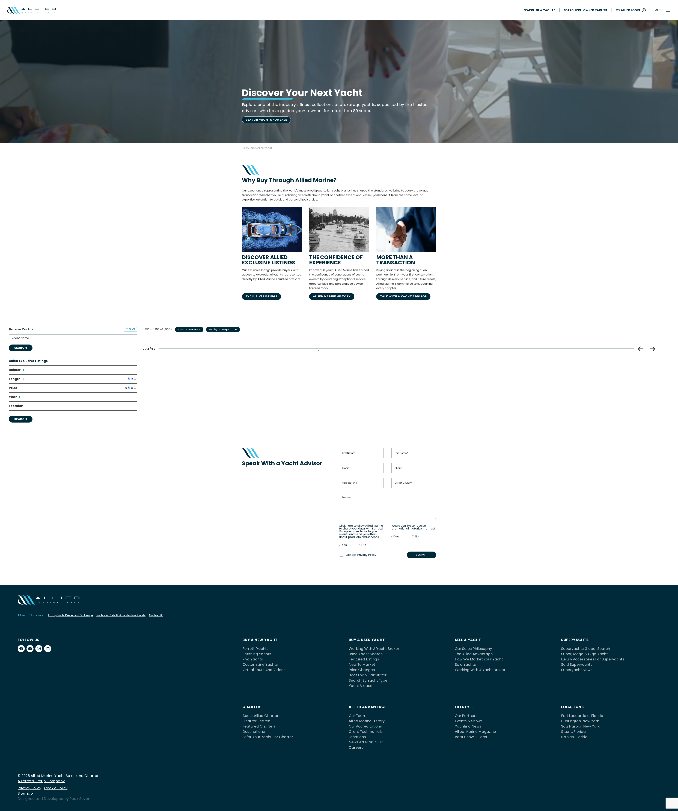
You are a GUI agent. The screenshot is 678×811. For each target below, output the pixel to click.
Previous (640, 349)
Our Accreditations (365, 726)
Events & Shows (469, 721)
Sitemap (25, 793)
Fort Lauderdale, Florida (582, 715)
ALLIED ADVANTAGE (367, 706)
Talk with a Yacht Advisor (403, 296)
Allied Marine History (332, 296)
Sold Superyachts (576, 664)
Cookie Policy (55, 788)
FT (125, 379)
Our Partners (466, 715)
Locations (357, 736)
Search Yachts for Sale (266, 120)
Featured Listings (364, 659)
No (364, 545)
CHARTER (251, 706)
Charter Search (256, 721)
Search (20, 348)
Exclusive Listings (261, 296)
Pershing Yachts (256, 653)
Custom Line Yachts (260, 664)
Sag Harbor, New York (580, 726)
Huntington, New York (580, 721)
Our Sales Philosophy (473, 648)
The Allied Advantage (474, 653)
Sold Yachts (465, 664)
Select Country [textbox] (403, 482)
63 (555, 350)
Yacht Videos (360, 685)
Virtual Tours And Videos (264, 669)
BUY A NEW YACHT (260, 639)
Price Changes (362, 669)
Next (652, 349)
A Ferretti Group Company (41, 781)
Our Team (357, 715)
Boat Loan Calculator (367, 675)
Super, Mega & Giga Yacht (584, 653)
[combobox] (361, 483)
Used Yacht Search (366, 653)
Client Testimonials (366, 731)
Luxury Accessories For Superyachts (592, 659)
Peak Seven (80, 798)
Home (245, 148)
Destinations (253, 731)
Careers (356, 747)
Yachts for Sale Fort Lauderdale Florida (120, 615)
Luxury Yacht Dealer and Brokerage (70, 615)
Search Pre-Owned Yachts (585, 10)
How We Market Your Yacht (479, 659)
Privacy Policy (366, 555)
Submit (421, 555)
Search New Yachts (539, 10)
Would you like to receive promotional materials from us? (413, 527)
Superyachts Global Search (585, 648)
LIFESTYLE (464, 706)
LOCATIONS (572, 706)
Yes (344, 545)
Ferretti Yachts (255, 648)
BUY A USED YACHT (367, 639)
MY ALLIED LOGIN (628, 10)
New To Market (362, 664)
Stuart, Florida (573, 731)
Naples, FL (156, 615)
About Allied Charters (261, 715)
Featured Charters (259, 726)
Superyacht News (576, 669)
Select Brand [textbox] (349, 482)
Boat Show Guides (471, 736)
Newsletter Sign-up (366, 742)
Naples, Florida (574, 736)
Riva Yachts (252, 659)
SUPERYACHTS (575, 639)
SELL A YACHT (468, 639)
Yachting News (468, 726)
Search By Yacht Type (368, 680)
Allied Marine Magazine (475, 731)
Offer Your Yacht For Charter (267, 736)
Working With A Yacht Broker (374, 648)
